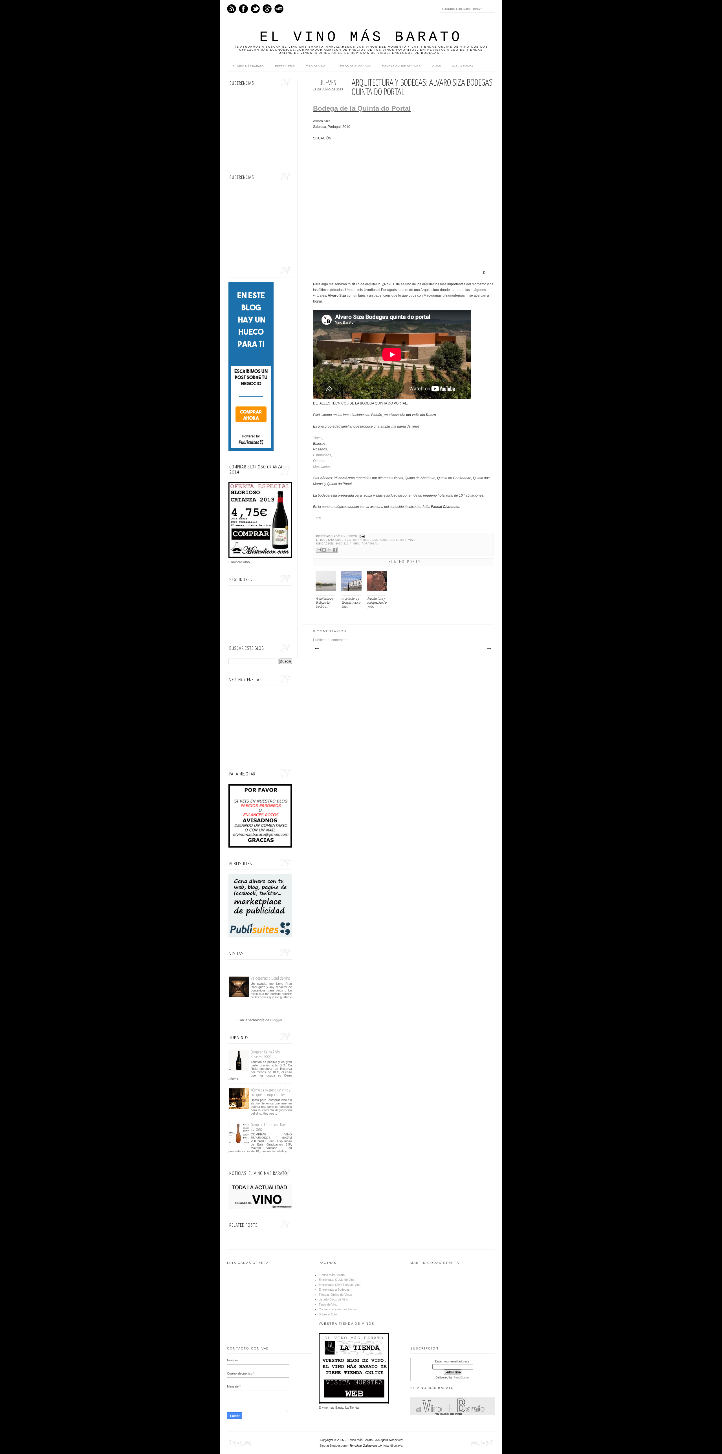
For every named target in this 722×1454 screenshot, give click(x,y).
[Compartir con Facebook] (335, 550)
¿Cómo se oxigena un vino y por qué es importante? (270, 1092)
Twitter (255, 8)
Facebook (243, 8)
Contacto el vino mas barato (338, 1309)
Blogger (276, 1020)
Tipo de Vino (315, 66)
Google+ (267, 8)
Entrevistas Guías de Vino (337, 1279)
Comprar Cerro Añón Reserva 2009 (265, 1054)
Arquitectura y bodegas (356, 540)
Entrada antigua (488, 648)
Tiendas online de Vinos (401, 66)
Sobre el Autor (328, 1314)
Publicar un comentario (331, 640)
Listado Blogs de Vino (333, 1299)
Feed (231, 8)
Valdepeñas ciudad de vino (270, 978)
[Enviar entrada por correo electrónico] (361, 536)
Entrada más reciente (316, 648)
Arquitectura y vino (398, 540)
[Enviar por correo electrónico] (319, 550)
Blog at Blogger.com (333, 1445)
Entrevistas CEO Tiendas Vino (339, 1284)
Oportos (319, 461)
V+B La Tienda (462, 66)
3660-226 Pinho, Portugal (357, 543)
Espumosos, (323, 455)
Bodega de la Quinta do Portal (362, 108)
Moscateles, (322, 467)
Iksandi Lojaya (392, 1445)
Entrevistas (285, 66)
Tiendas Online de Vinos (335, 1294)
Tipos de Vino (328, 1304)
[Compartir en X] (329, 550)
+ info (317, 518)
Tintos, (318, 438)
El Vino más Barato (361, 37)
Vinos (436, 66)
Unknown (349, 536)
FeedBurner (462, 1377)
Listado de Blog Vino (354, 66)
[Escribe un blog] (324, 550)
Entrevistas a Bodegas (334, 1289)
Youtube (278, 8)
